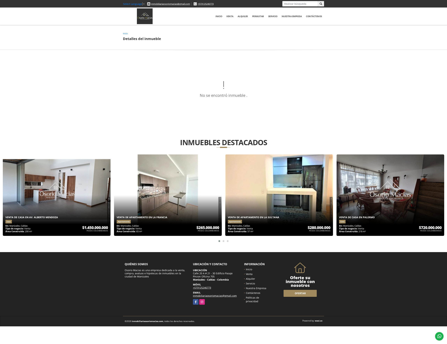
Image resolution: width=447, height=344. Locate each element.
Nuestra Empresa (292, 16)
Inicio (218, 16)
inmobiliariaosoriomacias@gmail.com (170, 3)
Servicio (272, 16)
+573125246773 (206, 3)
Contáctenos (314, 16)
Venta (229, 16)
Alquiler (243, 16)
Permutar (258, 16)
